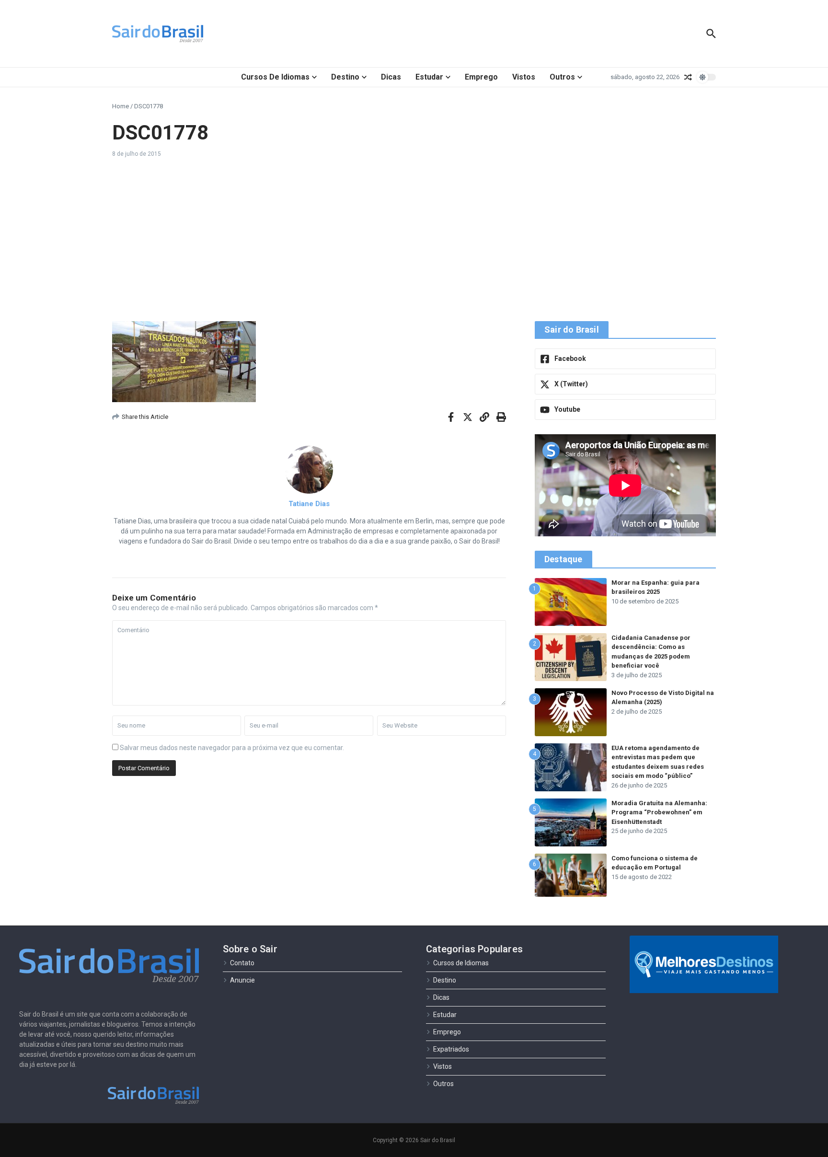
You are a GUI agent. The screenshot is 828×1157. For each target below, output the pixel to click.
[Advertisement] (414, 240)
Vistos (523, 76)
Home (120, 106)
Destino (345, 76)
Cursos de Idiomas (275, 76)
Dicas (391, 76)
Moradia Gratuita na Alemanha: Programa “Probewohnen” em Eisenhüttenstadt (659, 812)
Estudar (429, 76)
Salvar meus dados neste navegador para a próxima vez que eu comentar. (232, 748)
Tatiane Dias (309, 503)
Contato (242, 963)
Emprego (481, 76)
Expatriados (451, 1049)
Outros (562, 76)
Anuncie (242, 980)
